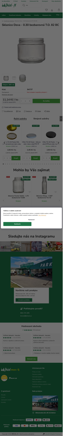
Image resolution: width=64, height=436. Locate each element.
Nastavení (31, 220)
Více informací (42, 215)
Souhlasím (17, 224)
